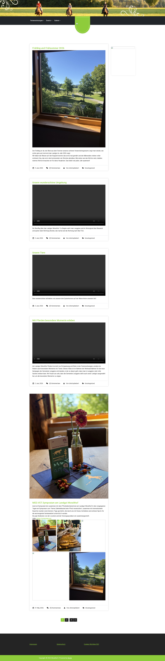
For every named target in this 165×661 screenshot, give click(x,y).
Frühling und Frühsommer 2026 (48, 48)
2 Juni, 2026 (39, 238)
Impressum (33, 644)
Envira (70, 658)
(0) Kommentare (54, 168)
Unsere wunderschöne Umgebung (49, 182)
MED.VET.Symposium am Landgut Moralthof (55, 503)
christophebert (74, 168)
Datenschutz (61, 644)
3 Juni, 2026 (39, 168)
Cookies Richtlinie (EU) (91, 644)
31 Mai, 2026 (39, 608)
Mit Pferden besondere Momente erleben (53, 320)
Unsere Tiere (38, 253)
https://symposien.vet (43, 518)
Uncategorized (90, 168)
